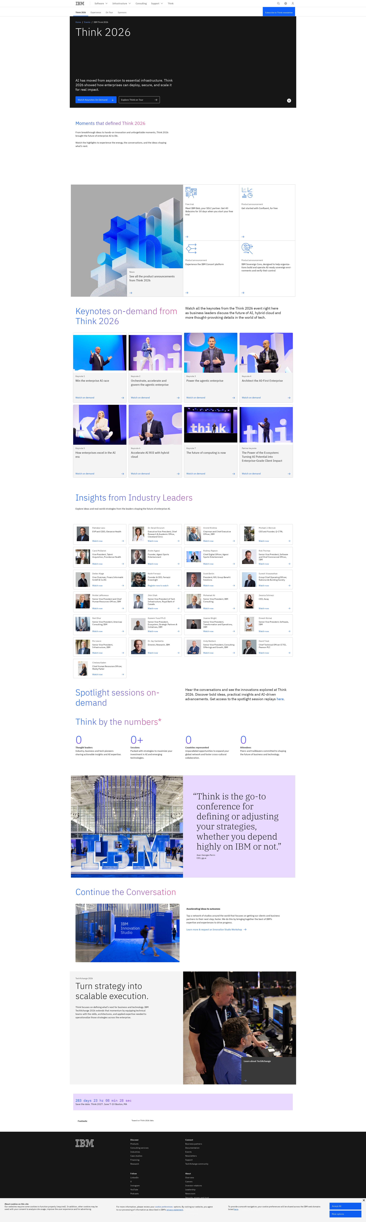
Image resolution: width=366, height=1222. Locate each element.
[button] (285, 3)
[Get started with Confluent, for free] (259, 236)
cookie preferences (164, 1206)
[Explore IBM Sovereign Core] (267, 292)
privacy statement (175, 1209)
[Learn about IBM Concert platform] (204, 292)
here (280, 699)
